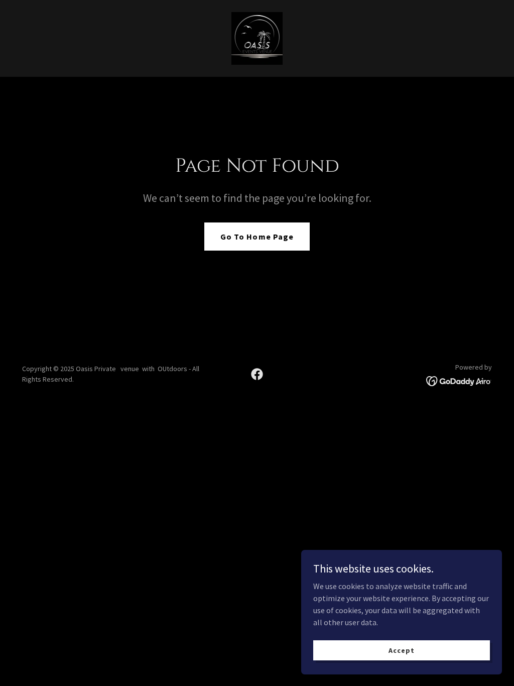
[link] (257, 37)
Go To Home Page (256, 237)
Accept (401, 649)
